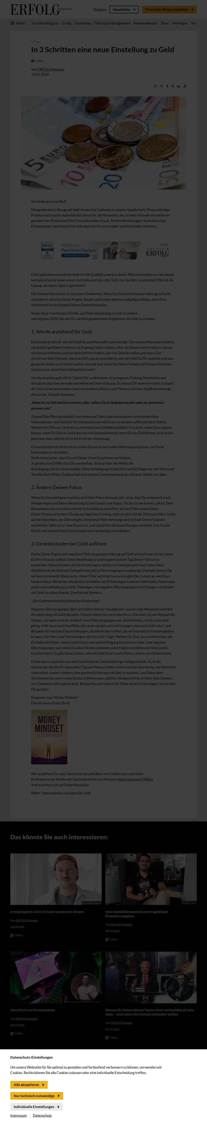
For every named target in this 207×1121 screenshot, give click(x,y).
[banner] (103, 560)
